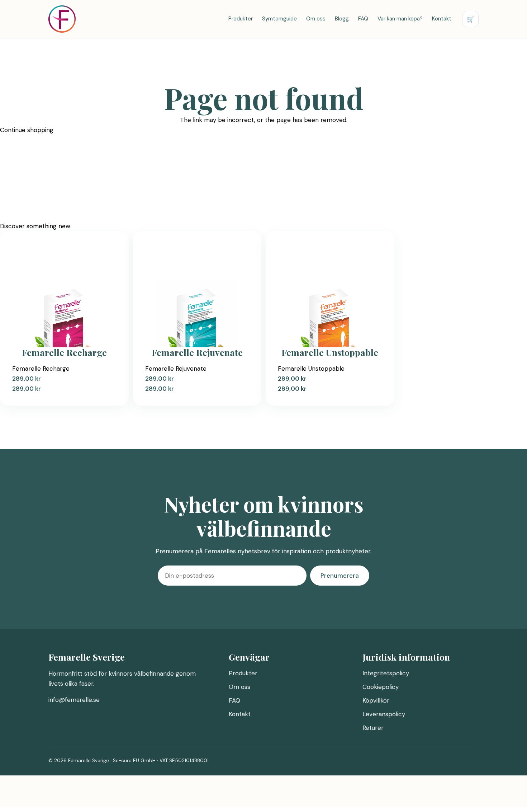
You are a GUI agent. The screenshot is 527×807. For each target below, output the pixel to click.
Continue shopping (26, 130)
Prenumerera (340, 576)
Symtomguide (279, 18)
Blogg (342, 18)
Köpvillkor (375, 700)
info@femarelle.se (74, 700)
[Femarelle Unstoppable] (330, 295)
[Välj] (526, 796)
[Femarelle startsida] (62, 19)
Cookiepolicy (380, 687)
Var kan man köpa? (400, 18)
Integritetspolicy (385, 673)
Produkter (240, 18)
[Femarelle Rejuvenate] (197, 295)
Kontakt (441, 18)
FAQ (363, 18)
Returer (373, 728)
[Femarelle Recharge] (64, 295)
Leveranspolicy (383, 714)
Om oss (316, 18)
